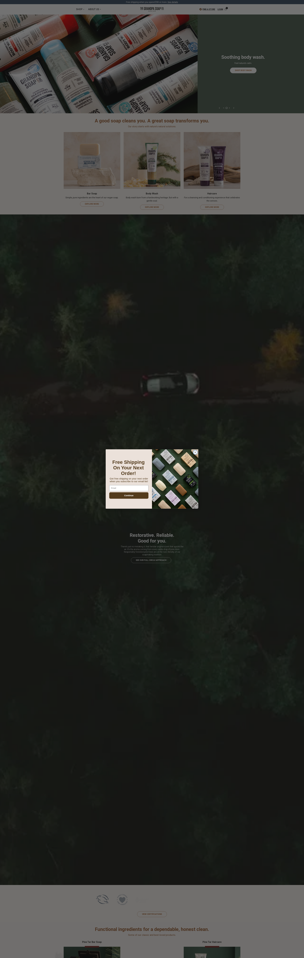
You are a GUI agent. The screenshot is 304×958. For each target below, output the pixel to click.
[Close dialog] (195, 452)
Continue (128, 495)
